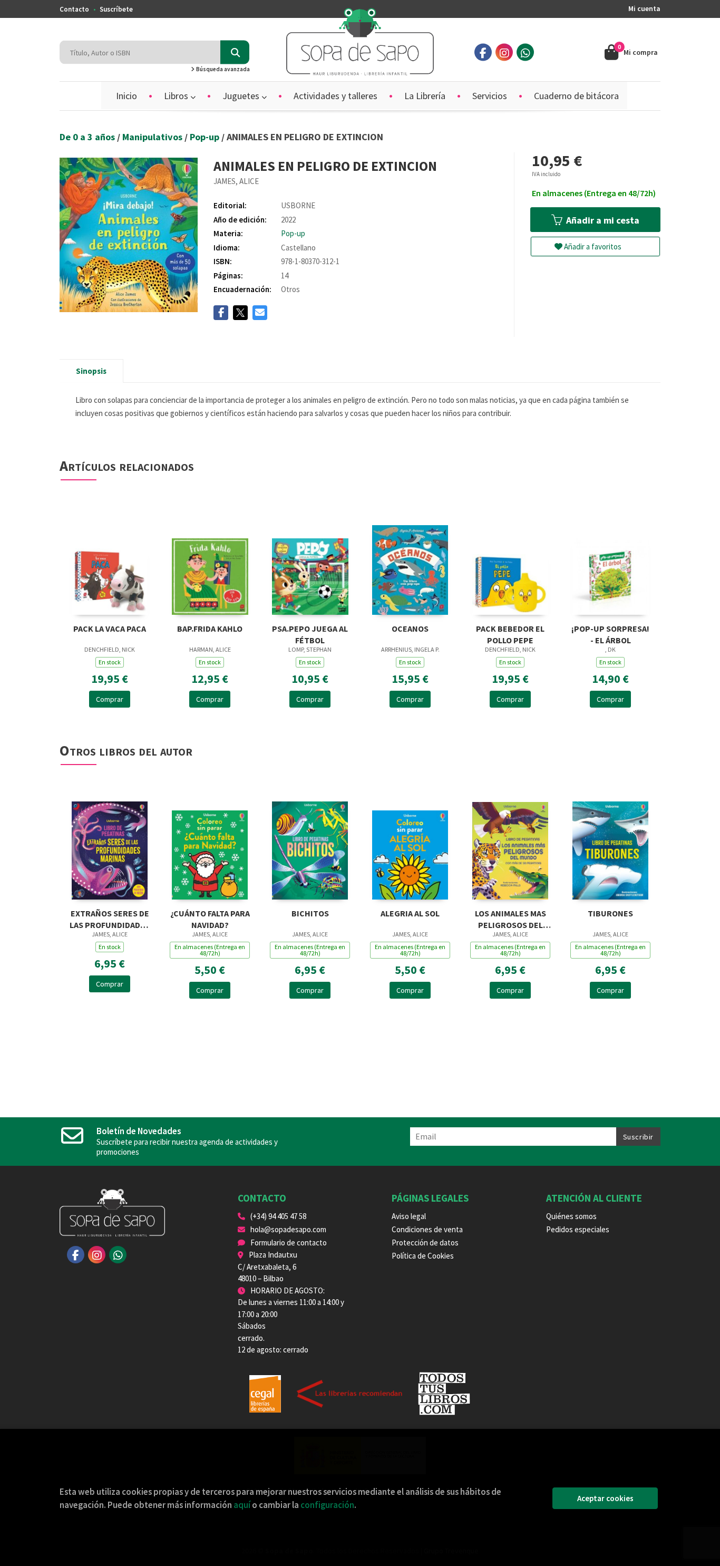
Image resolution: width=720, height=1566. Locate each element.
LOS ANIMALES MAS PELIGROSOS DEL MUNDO (510, 918)
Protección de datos (425, 1243)
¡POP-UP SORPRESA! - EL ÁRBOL (610, 633)
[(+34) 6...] (525, 52)
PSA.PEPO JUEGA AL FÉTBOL (310, 633)
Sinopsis (91, 371)
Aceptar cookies (605, 1498)
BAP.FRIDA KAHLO (209, 628)
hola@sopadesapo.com (288, 1229)
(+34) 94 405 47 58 (278, 1216)
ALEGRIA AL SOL (410, 913)
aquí (241, 1505)
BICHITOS (310, 913)
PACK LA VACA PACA (109, 628)
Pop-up (205, 137)
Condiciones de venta (427, 1229)
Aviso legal (409, 1216)
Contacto (74, 9)
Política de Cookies (423, 1256)
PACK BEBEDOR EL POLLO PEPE (510, 633)
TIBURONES (610, 913)
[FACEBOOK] (483, 52)
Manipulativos (153, 137)
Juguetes (241, 96)
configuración (327, 1505)
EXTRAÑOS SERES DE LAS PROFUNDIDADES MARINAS (110, 918)
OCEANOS (410, 628)
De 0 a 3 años (88, 137)
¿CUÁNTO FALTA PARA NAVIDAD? (210, 918)
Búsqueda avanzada (222, 69)
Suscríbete (116, 9)
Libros (177, 96)
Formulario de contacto (288, 1243)
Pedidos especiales (577, 1229)
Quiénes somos (571, 1216)
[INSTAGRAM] (504, 52)
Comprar (109, 699)
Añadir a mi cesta (601, 220)
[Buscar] (234, 52)
